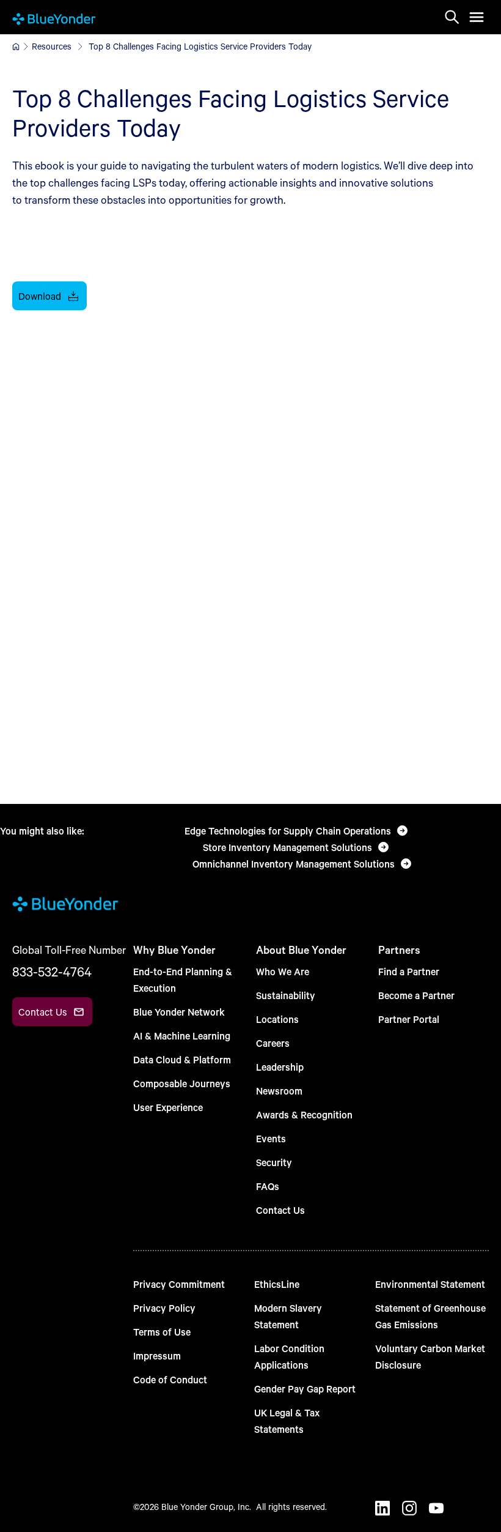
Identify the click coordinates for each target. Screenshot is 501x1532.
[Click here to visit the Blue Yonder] (16, 46)
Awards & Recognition (304, 1114)
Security (274, 1162)
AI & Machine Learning (181, 1035)
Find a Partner (408, 971)
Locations (277, 1019)
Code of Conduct (170, 1379)
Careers (273, 1042)
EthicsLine (276, 1283)
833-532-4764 (52, 971)
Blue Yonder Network (179, 1011)
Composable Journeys (181, 1083)
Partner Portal (408, 1019)
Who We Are (282, 971)
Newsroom (279, 1090)
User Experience (168, 1107)
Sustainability (285, 995)
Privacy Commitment (179, 1283)
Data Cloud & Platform (182, 1059)
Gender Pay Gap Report (305, 1388)
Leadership (280, 1066)
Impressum (157, 1355)
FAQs (267, 1186)
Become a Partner (416, 995)
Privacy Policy (164, 1307)
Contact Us (280, 1209)
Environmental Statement (430, 1283)
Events (271, 1138)
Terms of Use (162, 1331)
